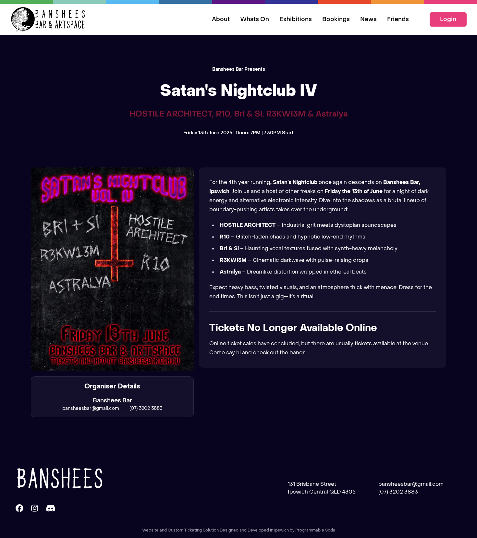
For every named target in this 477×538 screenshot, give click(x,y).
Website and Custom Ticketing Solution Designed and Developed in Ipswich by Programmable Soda (238, 530)
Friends (398, 19)
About (221, 19)
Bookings (336, 19)
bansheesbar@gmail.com (90, 408)
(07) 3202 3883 (145, 408)
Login (448, 19)
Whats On (254, 19)
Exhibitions (295, 19)
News (368, 19)
